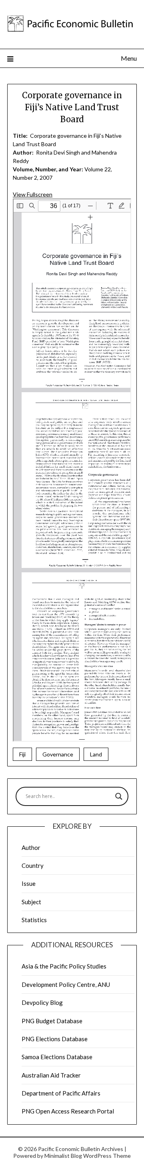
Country (33, 865)
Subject (31, 901)
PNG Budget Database (52, 1020)
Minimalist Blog (63, 1155)
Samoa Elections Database (57, 1056)
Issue (29, 883)
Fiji (22, 754)
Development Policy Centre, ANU (66, 984)
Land (96, 754)
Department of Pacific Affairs (61, 1093)
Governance (57, 754)
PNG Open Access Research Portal (68, 1111)
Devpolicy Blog (42, 1002)
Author (31, 847)
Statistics (34, 919)
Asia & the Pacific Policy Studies (64, 966)
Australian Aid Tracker (51, 1075)
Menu (129, 58)
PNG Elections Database (55, 1038)
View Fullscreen (32, 194)
